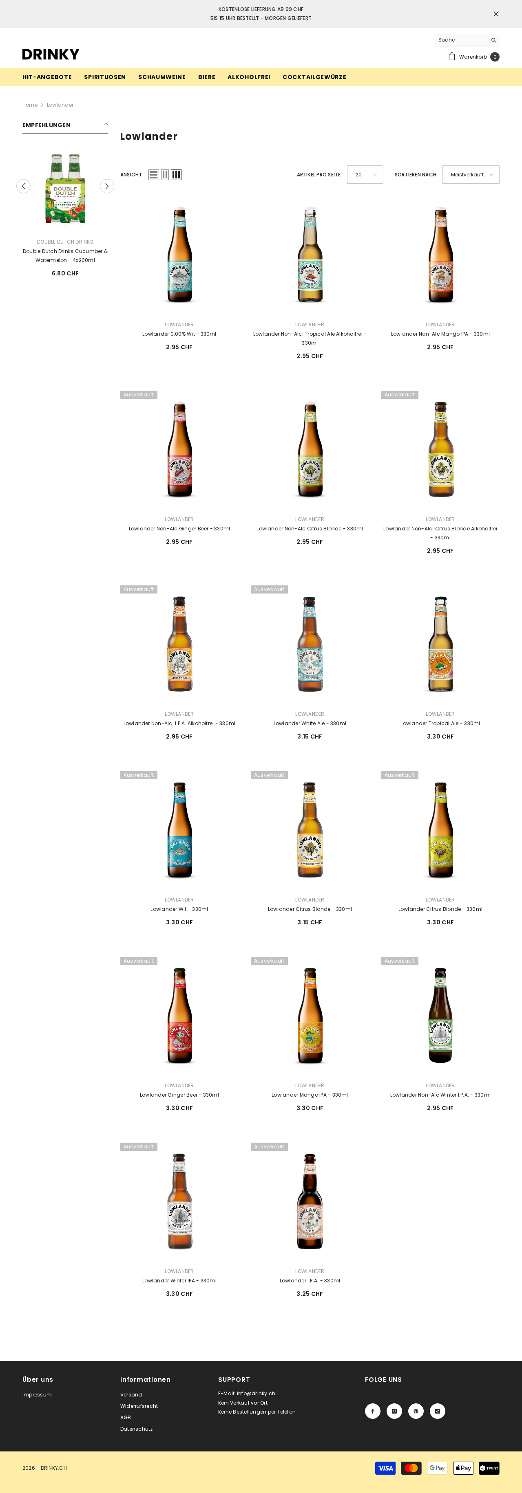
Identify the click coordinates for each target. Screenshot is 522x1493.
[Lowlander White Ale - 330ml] (310, 644)
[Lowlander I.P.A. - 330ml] (310, 1202)
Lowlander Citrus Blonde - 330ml (310, 909)
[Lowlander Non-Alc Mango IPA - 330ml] (440, 255)
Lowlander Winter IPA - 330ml (179, 1280)
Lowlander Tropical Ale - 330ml (440, 723)
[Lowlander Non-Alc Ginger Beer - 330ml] (179, 450)
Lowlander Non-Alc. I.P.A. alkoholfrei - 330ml (180, 723)
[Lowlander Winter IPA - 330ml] (179, 1202)
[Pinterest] (416, 1411)
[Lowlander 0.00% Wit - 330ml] (65, 188)
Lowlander (60, 104)
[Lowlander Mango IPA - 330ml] (310, 1016)
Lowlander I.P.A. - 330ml (310, 1280)
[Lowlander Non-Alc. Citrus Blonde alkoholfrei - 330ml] (440, 450)
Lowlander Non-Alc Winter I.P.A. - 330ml (440, 1094)
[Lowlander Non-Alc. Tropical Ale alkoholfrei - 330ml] (310, 255)
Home (30, 104)
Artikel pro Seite (319, 174)
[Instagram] (394, 1411)
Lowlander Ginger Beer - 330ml (179, 1094)
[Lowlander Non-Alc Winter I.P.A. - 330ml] (440, 1016)
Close (496, 14)
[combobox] (460, 40)
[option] (65, 210)
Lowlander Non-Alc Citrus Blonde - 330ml (310, 528)
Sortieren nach (415, 174)
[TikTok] (437, 1411)
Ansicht (131, 174)
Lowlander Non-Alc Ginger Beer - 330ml (179, 528)
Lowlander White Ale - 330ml (310, 723)
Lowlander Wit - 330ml (179, 909)
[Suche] (467, 40)
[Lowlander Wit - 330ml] (179, 830)
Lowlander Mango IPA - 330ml (310, 1094)
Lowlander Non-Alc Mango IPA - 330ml (440, 333)
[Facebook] (372, 1411)
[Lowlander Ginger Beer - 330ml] (179, 1016)
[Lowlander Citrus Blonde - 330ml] (310, 830)
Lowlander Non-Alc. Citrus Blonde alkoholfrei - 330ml (440, 533)
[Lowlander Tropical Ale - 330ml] (440, 644)
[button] (107, 182)
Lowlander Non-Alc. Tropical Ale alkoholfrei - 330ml (310, 338)
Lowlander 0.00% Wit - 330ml (65, 251)
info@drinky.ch (256, 1393)
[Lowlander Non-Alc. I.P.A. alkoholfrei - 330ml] (179, 644)
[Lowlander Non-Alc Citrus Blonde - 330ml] (310, 450)
